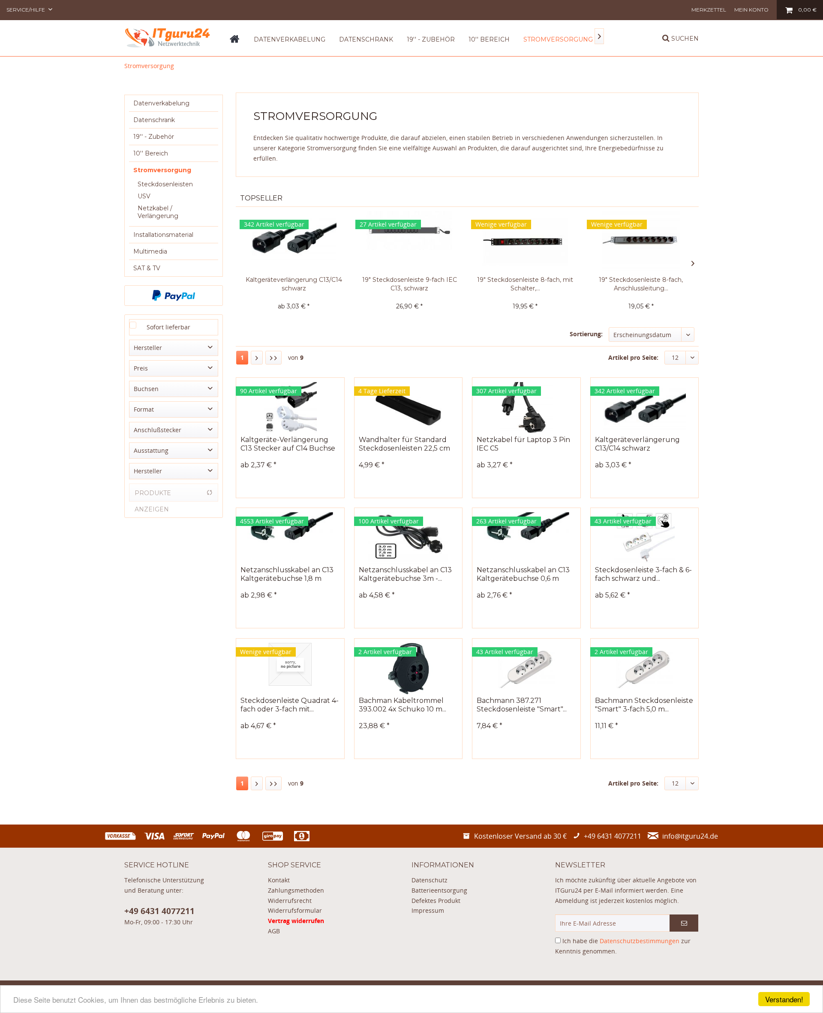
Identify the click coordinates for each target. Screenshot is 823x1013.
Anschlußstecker (157, 430)
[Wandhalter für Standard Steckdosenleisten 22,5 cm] (408, 407)
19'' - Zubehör (153, 136)
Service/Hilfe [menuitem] (26, 9)
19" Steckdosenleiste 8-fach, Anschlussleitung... (641, 284)
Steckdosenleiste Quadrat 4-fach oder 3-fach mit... (289, 704)
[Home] (234, 42)
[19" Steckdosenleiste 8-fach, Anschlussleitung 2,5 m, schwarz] (640, 241)
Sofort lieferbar (168, 327)
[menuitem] (708, 9)
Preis (141, 368)
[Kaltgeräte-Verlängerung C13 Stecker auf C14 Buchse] (289, 407)
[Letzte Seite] (273, 358)
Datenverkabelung (161, 103)
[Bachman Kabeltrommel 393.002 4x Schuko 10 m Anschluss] (408, 668)
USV (144, 196)
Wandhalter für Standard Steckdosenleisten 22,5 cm (404, 444)
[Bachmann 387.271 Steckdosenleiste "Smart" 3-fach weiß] (526, 668)
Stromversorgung (162, 170)
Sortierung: (586, 334)
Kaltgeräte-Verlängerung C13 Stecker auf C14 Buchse (287, 444)
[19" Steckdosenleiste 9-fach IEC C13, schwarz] (409, 241)
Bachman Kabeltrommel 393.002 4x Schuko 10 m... (402, 704)
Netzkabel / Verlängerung (158, 212)
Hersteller (148, 348)
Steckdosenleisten (165, 184)
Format (144, 409)
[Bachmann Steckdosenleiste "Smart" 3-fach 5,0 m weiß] (644, 668)
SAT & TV (146, 268)
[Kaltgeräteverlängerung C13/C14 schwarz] (293, 241)
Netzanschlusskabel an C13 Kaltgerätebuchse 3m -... (405, 574)
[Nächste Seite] (257, 358)
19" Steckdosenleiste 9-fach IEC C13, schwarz (409, 284)
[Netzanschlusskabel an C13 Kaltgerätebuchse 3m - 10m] (408, 538)
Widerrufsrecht (290, 900)
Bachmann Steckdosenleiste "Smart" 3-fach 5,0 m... (644, 704)
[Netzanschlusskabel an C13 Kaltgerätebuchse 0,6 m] (526, 538)
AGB (274, 931)
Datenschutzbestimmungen (639, 941)
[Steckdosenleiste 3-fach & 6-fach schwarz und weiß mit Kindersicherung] (644, 538)
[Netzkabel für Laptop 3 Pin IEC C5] (526, 407)
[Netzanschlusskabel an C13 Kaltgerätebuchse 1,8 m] (289, 538)
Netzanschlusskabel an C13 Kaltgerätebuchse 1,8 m (286, 574)
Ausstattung (151, 450)
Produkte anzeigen (153, 495)
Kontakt (279, 880)
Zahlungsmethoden (296, 890)
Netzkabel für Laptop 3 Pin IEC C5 (523, 444)
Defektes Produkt (436, 900)
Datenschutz (430, 880)
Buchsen (146, 389)
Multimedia (150, 251)
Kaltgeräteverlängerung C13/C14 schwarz (294, 284)
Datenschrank (154, 120)
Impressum (428, 910)
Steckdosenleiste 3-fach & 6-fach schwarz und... (643, 574)
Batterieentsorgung (439, 890)
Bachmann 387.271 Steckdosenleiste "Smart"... (522, 704)
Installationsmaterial (163, 235)
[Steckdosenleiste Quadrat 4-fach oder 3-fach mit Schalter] (289, 668)
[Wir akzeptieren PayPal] (173, 295)
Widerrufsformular (295, 910)
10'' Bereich (150, 153)
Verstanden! (784, 999)
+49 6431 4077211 (159, 911)
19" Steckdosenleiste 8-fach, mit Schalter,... (525, 284)
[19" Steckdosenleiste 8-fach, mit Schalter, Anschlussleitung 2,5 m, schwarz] (525, 241)
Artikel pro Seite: (633, 357)
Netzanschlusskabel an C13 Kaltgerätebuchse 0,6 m (523, 574)
